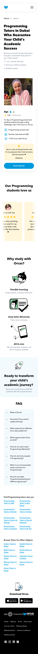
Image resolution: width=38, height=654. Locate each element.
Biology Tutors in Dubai (10, 563)
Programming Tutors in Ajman (26, 510)
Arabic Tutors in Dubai (10, 545)
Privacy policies (21, 626)
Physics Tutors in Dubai (10, 557)
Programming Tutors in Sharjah (10, 510)
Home (6, 18)
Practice (13, 621)
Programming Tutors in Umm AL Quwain (11, 520)
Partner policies (9, 635)
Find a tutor (28, 621)
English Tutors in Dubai (26, 545)
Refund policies (9, 630)
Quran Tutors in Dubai (10, 569)
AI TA (20, 621)
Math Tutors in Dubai (9, 551)
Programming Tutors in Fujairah (10, 527)
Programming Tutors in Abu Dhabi (25, 503)
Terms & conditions (23, 630)
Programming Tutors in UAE (9, 502)
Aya (6, 112)
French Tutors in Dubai (26, 551)
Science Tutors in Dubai (26, 563)
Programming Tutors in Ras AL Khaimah (26, 520)
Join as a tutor (9, 626)
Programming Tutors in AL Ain (26, 527)
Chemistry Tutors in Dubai (26, 557)
